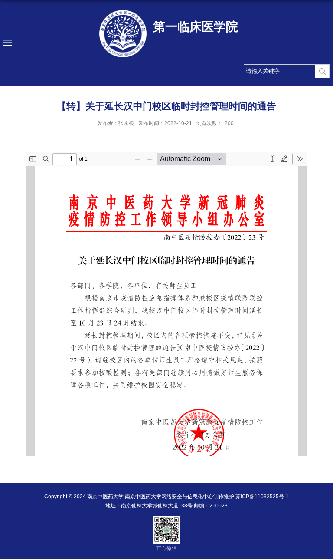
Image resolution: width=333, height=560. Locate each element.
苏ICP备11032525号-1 (262, 497)
